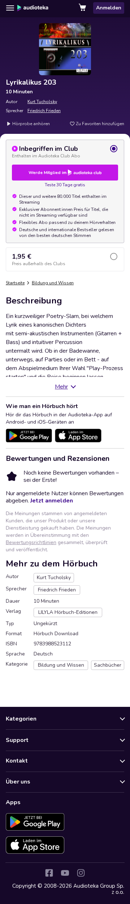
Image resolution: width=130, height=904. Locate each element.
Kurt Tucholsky (42, 102)
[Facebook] (49, 873)
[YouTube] (65, 873)
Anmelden (108, 7)
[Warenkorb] (83, 8)
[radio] (65, 151)
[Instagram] (81, 873)
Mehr (61, 386)
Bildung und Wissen (53, 283)
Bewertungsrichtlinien (31, 542)
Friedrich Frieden (44, 111)
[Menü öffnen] (10, 8)
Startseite (15, 283)
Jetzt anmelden (51, 501)
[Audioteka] (32, 8)
